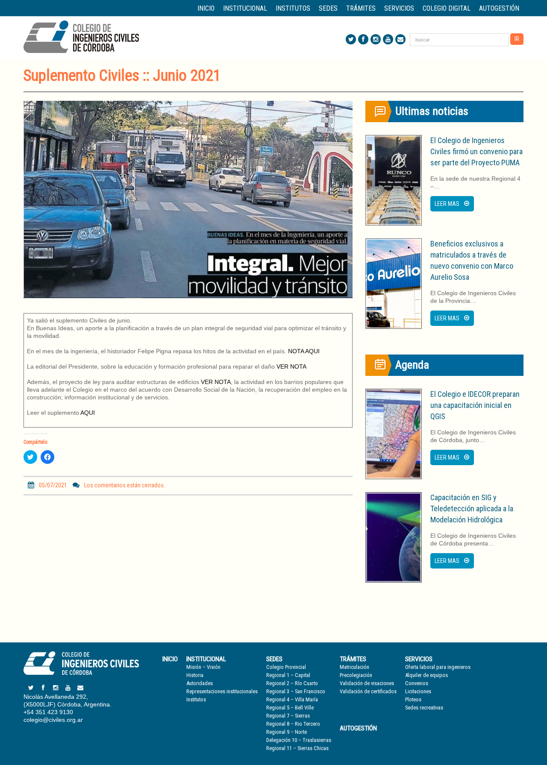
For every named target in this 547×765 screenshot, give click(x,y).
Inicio (206, 8)
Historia (194, 675)
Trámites (353, 659)
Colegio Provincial (286, 667)
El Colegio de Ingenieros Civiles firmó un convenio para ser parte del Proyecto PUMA (476, 151)
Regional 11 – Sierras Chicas (297, 748)
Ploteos (413, 699)
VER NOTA (291, 366)
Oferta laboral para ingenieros (438, 667)
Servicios (418, 659)
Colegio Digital (447, 8)
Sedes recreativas (424, 707)
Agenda (412, 365)
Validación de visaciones (367, 683)
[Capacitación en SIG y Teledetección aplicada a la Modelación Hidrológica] (393, 537)
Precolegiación (356, 675)
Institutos (293, 8)
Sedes (274, 659)
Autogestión (499, 8)
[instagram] (376, 39)
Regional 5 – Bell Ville (290, 707)
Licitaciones (418, 691)
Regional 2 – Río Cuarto (292, 683)
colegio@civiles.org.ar (53, 719)
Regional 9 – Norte (286, 732)
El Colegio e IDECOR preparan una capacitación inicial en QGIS (475, 405)
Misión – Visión (203, 667)
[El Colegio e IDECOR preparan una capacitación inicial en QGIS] (393, 434)
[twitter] (351, 39)
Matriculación (354, 667)
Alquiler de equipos (426, 675)
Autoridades (199, 683)
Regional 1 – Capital (288, 675)
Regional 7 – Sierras (288, 715)
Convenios (416, 683)
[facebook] (363, 39)
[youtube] (388, 39)
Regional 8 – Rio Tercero (293, 724)
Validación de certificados (368, 691)
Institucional (206, 659)
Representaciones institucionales (222, 691)
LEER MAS (447, 203)
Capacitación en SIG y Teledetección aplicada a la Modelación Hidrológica (471, 508)
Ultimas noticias (431, 111)
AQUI (87, 412)
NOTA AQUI (304, 351)
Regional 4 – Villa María (292, 699)
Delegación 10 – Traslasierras (298, 740)
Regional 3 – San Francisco (295, 691)
